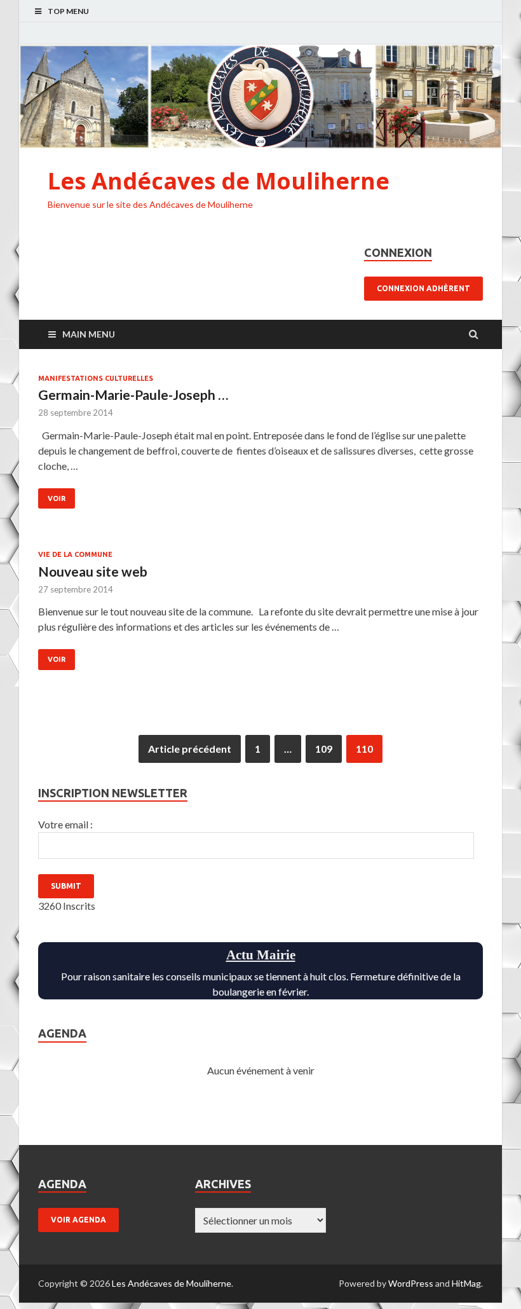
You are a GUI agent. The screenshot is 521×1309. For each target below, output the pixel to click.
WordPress (410, 1283)
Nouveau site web (92, 571)
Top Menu (68, 11)
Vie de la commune (75, 554)
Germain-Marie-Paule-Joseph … (133, 394)
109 (323, 749)
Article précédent (189, 749)
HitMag (466, 1283)
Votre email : (65, 824)
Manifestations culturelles (95, 378)
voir (56, 498)
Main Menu (88, 334)
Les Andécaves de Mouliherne (218, 180)
